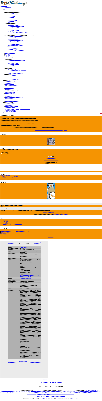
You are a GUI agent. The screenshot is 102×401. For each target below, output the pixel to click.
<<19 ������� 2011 (11, 243)
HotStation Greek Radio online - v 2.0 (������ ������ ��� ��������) (82, 391)
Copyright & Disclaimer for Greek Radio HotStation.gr (51, 382)
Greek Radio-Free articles (5, 175)
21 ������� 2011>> (37, 243)
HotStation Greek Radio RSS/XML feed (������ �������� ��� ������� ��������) (39, 391)
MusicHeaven (5, 220)
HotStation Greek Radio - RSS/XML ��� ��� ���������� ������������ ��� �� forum (24, 392)
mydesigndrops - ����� (6, 233)
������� (56, 214)
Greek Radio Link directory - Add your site (8, 177)
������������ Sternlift (8, 234)
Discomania (5, 222)
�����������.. (48, 212)
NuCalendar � (45, 379)
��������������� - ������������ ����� (16, 231)
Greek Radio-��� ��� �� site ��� (9, 176)
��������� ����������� (12, 224)
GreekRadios (5, 221)
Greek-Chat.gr (5, 223)
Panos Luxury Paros (5, 232)
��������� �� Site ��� (8, 179)
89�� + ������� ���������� (30, 247)
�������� (23, 361)
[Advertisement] (24, 370)
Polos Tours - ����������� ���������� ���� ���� (18, 229)
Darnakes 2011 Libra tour (25, 278)
